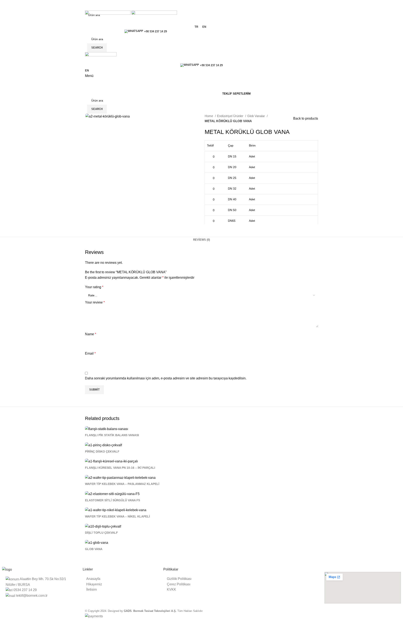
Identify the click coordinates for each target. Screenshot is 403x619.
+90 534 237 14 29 (155, 31)
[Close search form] (5, 5)
